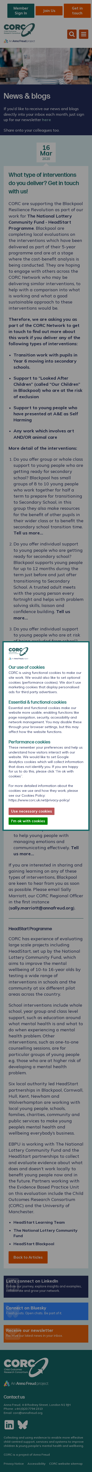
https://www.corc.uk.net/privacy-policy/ (39, 800)
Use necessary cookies (31, 811)
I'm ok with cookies (28, 821)
